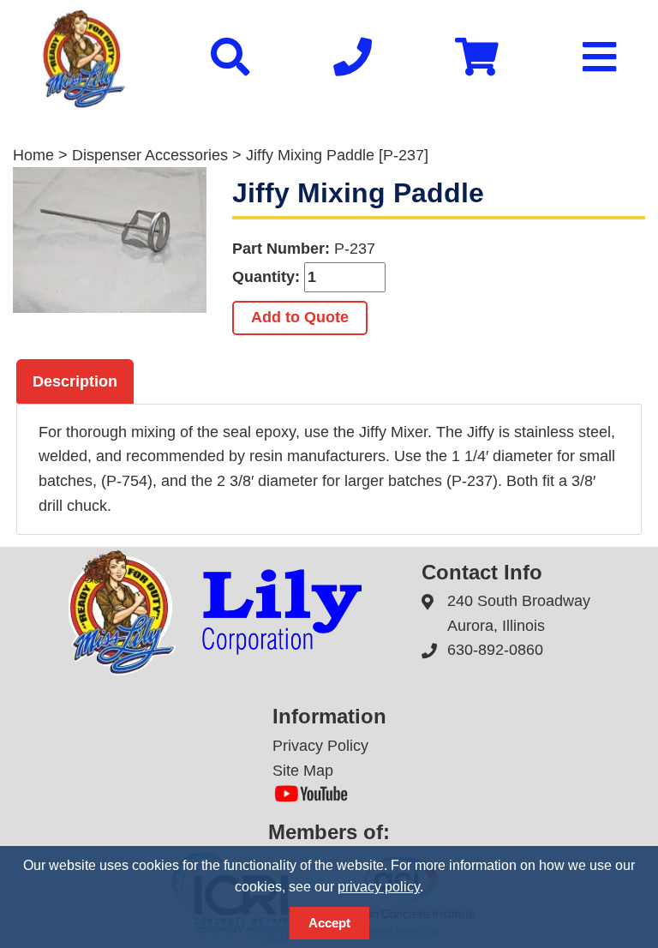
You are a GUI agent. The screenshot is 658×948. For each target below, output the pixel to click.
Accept (329, 922)
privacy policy (379, 886)
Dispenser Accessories (150, 155)
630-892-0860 (495, 649)
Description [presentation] (75, 381)
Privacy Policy (320, 745)
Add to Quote (300, 317)
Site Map (302, 770)
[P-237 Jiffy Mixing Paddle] (109, 240)
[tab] (75, 381)
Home (33, 155)
